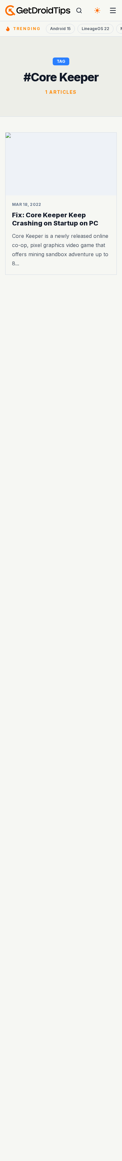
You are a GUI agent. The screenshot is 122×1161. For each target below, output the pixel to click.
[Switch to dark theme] (97, 10)
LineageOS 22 (95, 28)
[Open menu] (113, 10)
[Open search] (79, 10)
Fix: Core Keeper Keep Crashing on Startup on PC (55, 219)
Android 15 (60, 28)
